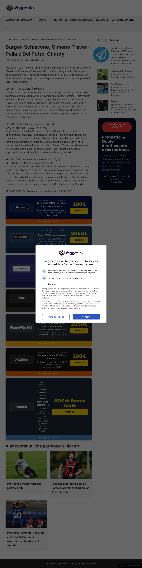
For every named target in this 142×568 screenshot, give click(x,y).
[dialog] (71, 284)
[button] (71, 284)
